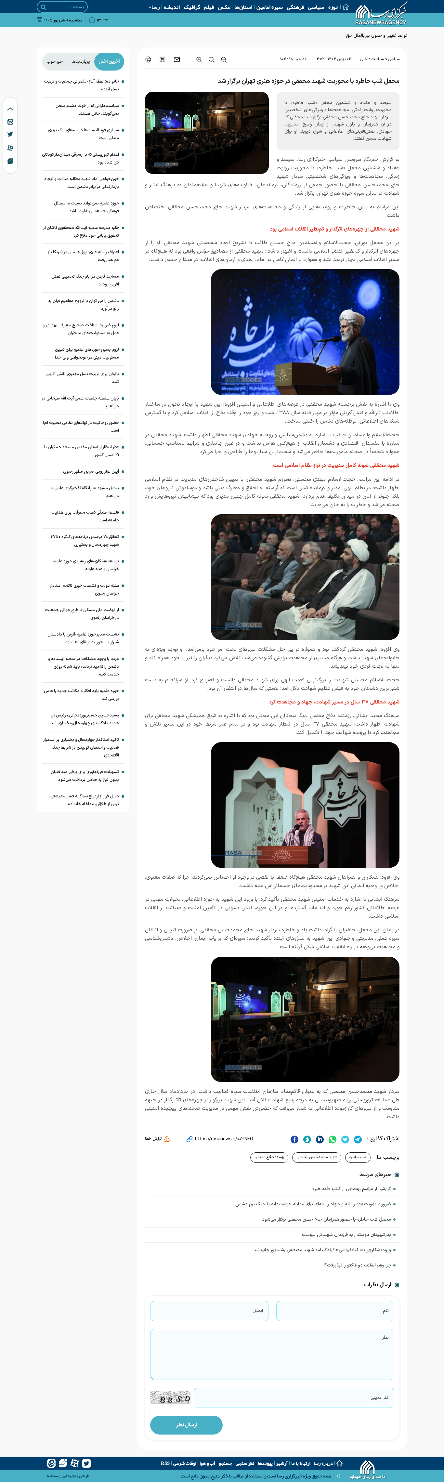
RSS (165, 1463)
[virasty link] (10, 161)
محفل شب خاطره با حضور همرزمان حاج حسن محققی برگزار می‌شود (326, 1219)
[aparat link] (10, 148)
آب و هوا (207, 1463)
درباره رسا (323, 1463)
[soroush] (306, 1139)
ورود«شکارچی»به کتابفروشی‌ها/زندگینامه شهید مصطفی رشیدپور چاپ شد (322, 1250)
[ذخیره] (162, 59)
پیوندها (265, 1463)
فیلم (209, 6)
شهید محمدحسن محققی (316, 1157)
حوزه (333, 6)
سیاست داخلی (372, 59)
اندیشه (172, 6)
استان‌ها (243, 6)
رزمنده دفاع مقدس (269, 1157)
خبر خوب (54, 61)
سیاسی (316, 6)
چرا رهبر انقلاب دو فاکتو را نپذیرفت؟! (357, 1265)
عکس (224, 6)
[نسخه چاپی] (148, 59)
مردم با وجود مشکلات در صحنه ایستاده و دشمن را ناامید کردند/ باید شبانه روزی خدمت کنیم (83, 667)
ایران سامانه (57, 1476)
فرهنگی (295, 6)
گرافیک (192, 6)
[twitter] (344, 1139)
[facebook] (294, 1139)
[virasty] (63, 1463)
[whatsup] (331, 1139)
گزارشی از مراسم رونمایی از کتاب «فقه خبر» (351, 1189)
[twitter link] (10, 134)
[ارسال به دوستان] (177, 59)
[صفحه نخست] (343, 7)
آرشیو (282, 1463)
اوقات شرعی (184, 1463)
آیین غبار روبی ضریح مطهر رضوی (91, 471)
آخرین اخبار (109, 61)
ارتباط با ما (300, 1463)
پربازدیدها (81, 61)
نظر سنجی (245, 1463)
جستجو (225, 1463)
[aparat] (74, 1463)
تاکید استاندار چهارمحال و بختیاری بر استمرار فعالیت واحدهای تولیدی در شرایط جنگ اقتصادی (81, 748)
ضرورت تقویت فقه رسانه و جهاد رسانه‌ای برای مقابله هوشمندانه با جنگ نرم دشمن (313, 1204)
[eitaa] (51, 1463)
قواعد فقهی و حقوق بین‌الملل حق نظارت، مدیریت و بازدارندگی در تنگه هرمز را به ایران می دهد (320, 35)
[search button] (43, 7)
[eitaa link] (10, 121)
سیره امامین (269, 6)
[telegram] (357, 1139)
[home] (367, 1470)
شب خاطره (357, 1157)
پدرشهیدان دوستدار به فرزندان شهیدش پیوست (346, 1234)
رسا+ (154, 6)
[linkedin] (319, 1139)
